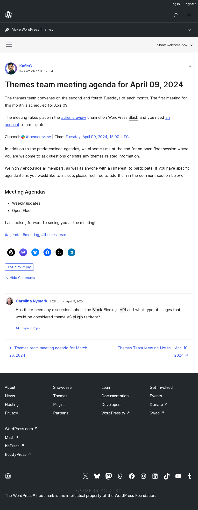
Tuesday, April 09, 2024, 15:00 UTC (97, 136)
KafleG (25, 65)
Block (97, 309)
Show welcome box (172, 45)
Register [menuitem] (190, 4)
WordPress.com (21, 428)
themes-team (54, 234)
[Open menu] (190, 15)
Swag (157, 413)
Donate (159, 404)
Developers (111, 404)
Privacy (11, 413)
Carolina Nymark (31, 301)
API (123, 309)
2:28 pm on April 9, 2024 (67, 301)
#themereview (73, 117)
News (10, 395)
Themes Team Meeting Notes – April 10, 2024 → (153, 351)
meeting (31, 234)
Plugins (59, 404)
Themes (60, 395)
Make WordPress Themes (32, 29)
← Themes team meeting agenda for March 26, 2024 (48, 351)
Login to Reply (19, 267)
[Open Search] (176, 15)
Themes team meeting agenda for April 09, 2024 (94, 84)
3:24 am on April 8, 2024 (36, 71)
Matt (11, 437)
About (10, 387)
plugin (78, 317)
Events (156, 395)
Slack (133, 117)
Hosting (12, 404)
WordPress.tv (115, 413)
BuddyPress (18, 454)
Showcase (62, 387)
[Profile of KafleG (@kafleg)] (11, 69)
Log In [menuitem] (175, 4)
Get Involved (161, 387)
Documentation (115, 395)
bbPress (14, 445)
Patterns (60, 413)
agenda (13, 234)
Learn (106, 387)
